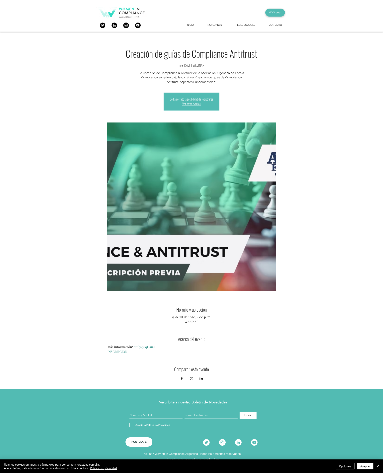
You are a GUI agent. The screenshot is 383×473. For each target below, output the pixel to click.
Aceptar (365, 466)
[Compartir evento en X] (191, 378)
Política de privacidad (103, 468)
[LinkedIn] (238, 442)
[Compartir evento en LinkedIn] (201, 378)
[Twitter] (102, 25)
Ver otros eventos (191, 104)
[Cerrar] (378, 466)
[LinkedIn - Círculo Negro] (114, 25)
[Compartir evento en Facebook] (182, 378)
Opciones (345, 466)
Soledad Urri (210, 459)
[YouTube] (138, 25)
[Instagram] (126, 25)
